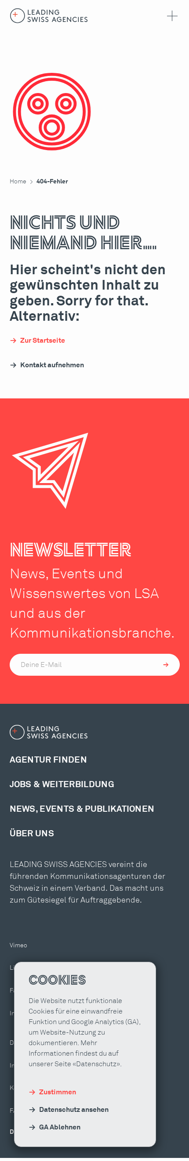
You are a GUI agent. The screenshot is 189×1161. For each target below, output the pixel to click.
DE (14, 1132)
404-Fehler (52, 182)
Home (18, 182)
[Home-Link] (49, 15)
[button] (170, 15)
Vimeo (18, 945)
